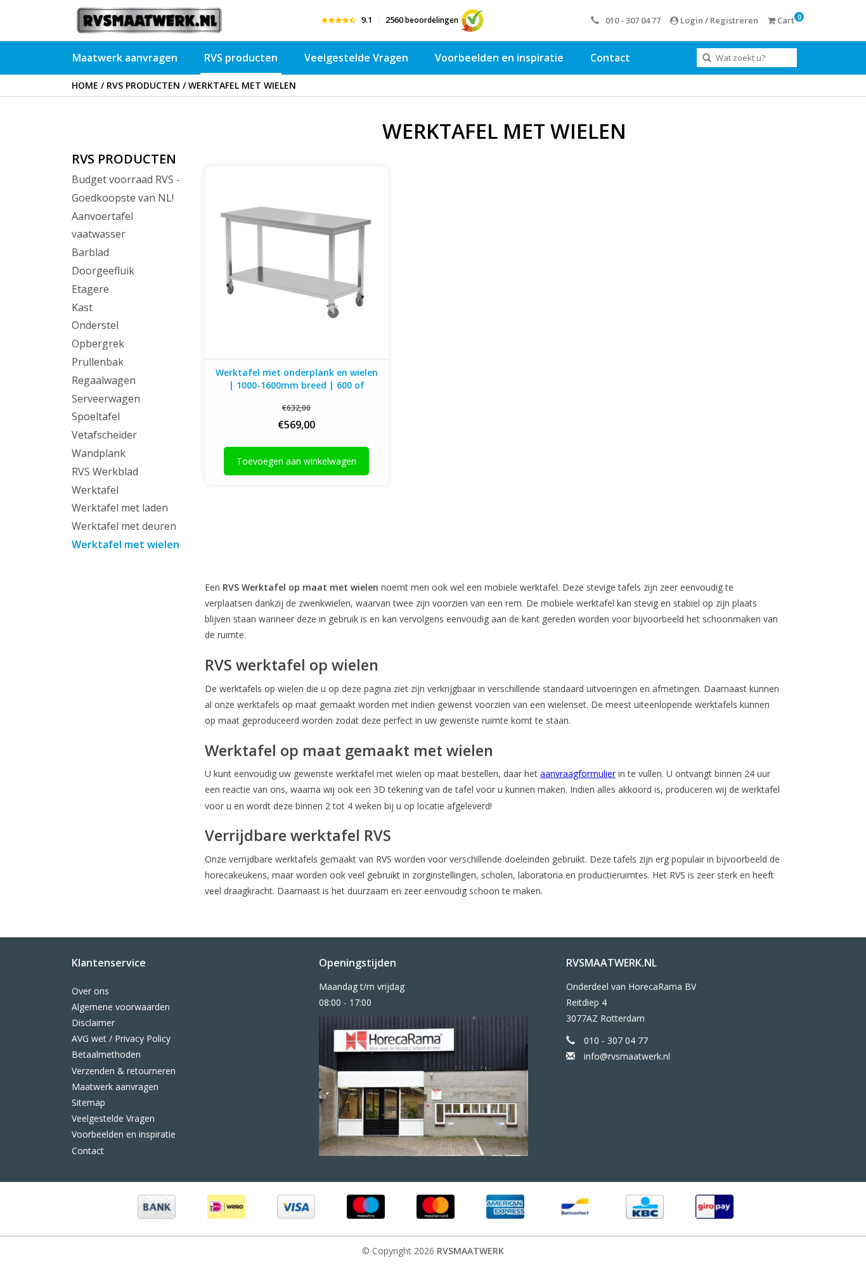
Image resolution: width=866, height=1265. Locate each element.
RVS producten (241, 58)
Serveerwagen (106, 399)
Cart (784, 20)
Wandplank (99, 453)
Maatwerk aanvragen (125, 58)
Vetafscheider (104, 435)
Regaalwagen (104, 380)
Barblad (90, 252)
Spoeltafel (96, 416)
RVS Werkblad (105, 471)
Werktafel (95, 490)
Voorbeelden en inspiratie (499, 58)
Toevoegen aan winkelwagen (296, 461)
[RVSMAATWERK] (149, 20)
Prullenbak (98, 362)
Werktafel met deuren (124, 526)
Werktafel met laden (120, 508)
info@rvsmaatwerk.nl (627, 1056)
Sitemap (88, 1102)
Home (85, 85)
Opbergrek (98, 343)
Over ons (90, 991)
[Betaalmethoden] (155, 1205)
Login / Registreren (718, 20)
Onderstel (95, 325)
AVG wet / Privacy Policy (121, 1038)
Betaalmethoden (106, 1054)
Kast (82, 307)
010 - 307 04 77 (633, 20)
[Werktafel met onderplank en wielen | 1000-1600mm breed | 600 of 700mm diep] (296, 262)
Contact (610, 58)
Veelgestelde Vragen (356, 58)
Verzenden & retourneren (124, 1071)
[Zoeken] (707, 58)
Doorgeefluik (103, 271)
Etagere (90, 289)
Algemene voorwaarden (121, 1007)
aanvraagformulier (578, 773)
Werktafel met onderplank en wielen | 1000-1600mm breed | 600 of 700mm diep (297, 379)
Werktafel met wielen (242, 85)
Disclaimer (93, 1023)
